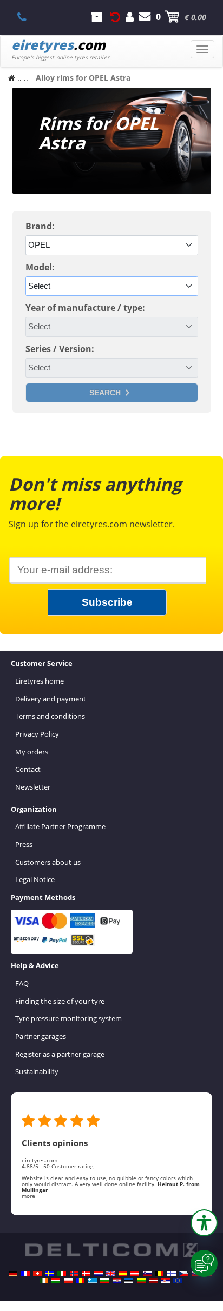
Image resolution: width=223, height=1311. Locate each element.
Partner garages (40, 1036)
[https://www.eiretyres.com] (44, 1280)
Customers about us (48, 862)
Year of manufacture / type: (85, 308)
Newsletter (32, 787)
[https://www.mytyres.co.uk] (110, 1273)
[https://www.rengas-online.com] (171, 1273)
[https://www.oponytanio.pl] (68, 1280)
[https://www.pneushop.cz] (183, 1273)
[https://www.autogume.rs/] (165, 1280)
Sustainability (36, 1071)
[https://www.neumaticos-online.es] (123, 1273)
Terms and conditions (50, 716)
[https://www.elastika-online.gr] (92, 1280)
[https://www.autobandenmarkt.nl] (98, 1273)
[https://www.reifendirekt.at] (134, 1273)
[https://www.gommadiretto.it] (61, 1273)
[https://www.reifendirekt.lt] (141, 1280)
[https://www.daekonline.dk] (86, 1273)
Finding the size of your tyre (59, 1001)
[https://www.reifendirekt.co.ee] (128, 1280)
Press (23, 844)
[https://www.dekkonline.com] (74, 1273)
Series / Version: (59, 349)
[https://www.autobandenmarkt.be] (159, 1273)
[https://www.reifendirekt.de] (13, 1273)
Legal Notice (35, 879)
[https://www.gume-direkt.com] (147, 1273)
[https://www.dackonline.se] (49, 1273)
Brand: (40, 226)
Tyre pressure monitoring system (68, 1018)
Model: (40, 267)
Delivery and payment (50, 699)
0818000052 (28, 16)
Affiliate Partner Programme (60, 826)
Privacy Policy (37, 734)
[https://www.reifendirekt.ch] (37, 1273)
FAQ (22, 983)
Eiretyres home (39, 681)
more (28, 1196)
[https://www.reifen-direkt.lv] (153, 1280)
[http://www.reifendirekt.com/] (177, 1280)
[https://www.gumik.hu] (55, 1280)
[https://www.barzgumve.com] (104, 1280)
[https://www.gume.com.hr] (117, 1280)
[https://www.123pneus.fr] (25, 1273)
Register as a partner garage (59, 1054)
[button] (204, 1222)
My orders (31, 752)
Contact (28, 769)
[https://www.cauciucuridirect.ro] (80, 1280)
